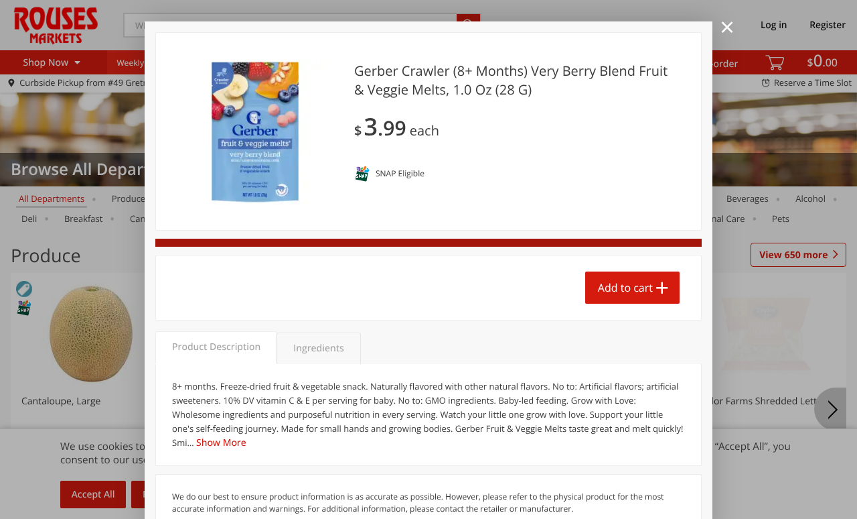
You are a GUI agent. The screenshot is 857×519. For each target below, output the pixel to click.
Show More (221, 443)
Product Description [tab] (216, 347)
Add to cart (625, 287)
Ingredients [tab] (318, 348)
